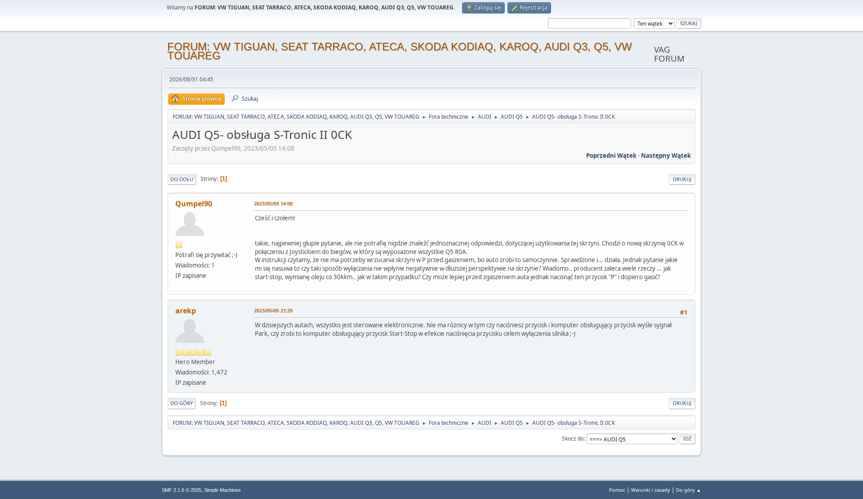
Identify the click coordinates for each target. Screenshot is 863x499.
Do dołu (181, 179)
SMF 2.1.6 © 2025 (181, 490)
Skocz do (573, 438)
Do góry (181, 403)
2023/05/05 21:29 (273, 310)
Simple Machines (222, 490)
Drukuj (682, 179)
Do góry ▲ (688, 489)
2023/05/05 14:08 (273, 203)
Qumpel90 (193, 204)
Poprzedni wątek (611, 155)
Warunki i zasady (650, 489)
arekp (185, 311)
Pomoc (617, 489)
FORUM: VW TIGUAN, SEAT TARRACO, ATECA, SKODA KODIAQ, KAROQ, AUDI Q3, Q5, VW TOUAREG (399, 51)
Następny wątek (666, 155)
